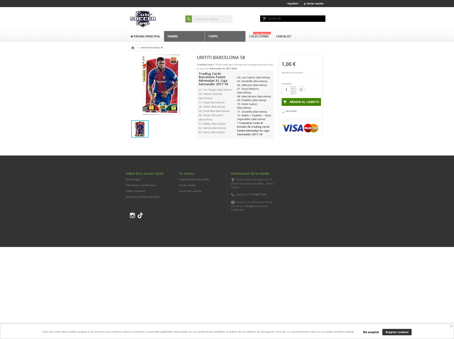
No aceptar (371, 332)
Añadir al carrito (301, 102)
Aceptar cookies (397, 332)
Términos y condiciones (141, 185)
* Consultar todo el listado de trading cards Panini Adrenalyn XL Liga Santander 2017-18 (253, 128)
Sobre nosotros (135, 191)
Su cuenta (187, 173)
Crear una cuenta (190, 191)
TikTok (140, 215)
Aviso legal (133, 179)
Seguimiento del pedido (194, 179)
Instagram (132, 215)
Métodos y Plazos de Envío (143, 197)
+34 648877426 (257, 194)
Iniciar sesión (187, 185)
